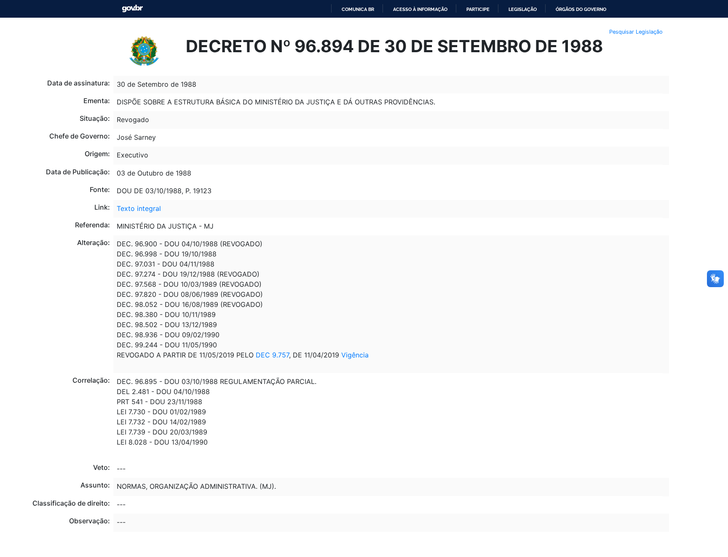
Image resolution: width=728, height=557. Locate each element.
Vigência (355, 355)
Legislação (523, 9)
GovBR (132, 9)
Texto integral (139, 208)
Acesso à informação (420, 9)
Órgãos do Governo (581, 9)
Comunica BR (358, 9)
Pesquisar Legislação (636, 32)
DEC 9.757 (271, 355)
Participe (478, 9)
